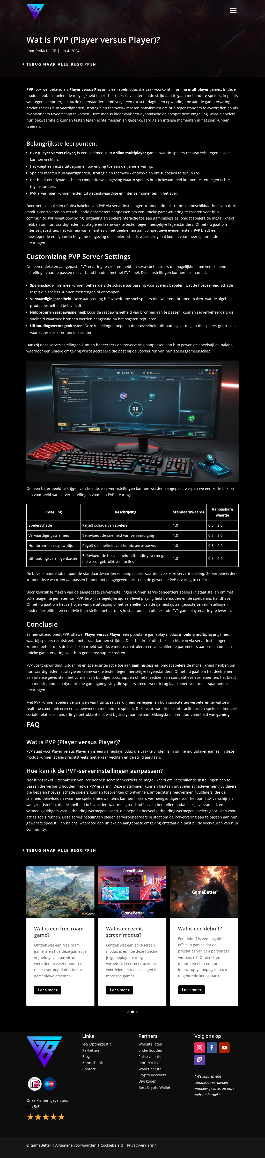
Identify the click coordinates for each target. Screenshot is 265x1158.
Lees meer (47, 989)
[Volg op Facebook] (212, 1047)
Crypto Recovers (152, 1074)
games (223, 634)
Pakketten (90, 1050)
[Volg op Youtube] (224, 1047)
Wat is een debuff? (128, 928)
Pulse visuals (149, 1056)
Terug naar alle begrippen (61, 64)
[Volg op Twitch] (199, 1060)
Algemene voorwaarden (76, 1145)
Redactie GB (45, 50)
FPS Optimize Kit (96, 1044)
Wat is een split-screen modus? (53, 931)
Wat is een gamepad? (203, 928)
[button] (128, 1012)
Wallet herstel (150, 1069)
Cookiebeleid (112, 1145)
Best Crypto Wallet (154, 1087)
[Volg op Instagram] (199, 1047)
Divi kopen (147, 1081)
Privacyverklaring (142, 1145)
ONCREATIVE (149, 1062)
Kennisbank (92, 1062)
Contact (88, 1069)
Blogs (87, 1056)
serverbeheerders (154, 266)
